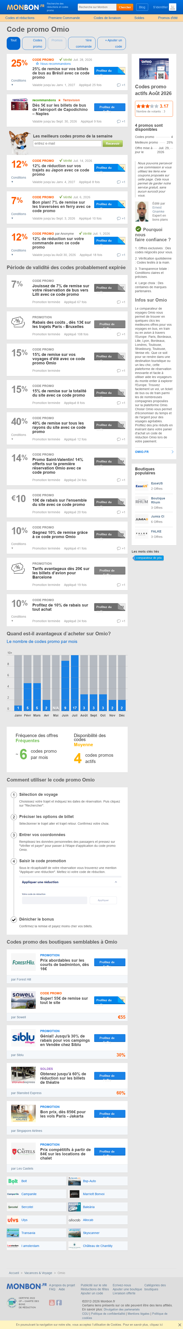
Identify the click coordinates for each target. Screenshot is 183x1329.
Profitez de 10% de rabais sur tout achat (60, 607)
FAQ (52, 1289)
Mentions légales (139, 1313)
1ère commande (84, 43)
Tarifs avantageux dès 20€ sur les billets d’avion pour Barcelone (60, 572)
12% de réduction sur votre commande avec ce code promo (58, 243)
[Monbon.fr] (26, 6)
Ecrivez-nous (122, 1285)
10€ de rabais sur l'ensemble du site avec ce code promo (59, 502)
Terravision (71, 100)
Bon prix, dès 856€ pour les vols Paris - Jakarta (63, 1114)
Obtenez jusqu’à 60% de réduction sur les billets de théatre (63, 1078)
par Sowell (18, 1017)
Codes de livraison (107, 18)
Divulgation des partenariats (122, 1309)
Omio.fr (142, 452)
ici (161, 1324)
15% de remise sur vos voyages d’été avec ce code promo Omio (58, 358)
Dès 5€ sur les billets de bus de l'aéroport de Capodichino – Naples (60, 109)
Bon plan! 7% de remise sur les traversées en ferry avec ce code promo (61, 206)
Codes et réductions (20, 18)
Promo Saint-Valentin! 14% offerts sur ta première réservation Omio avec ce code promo (57, 466)
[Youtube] (52, 1303)
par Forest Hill (21, 979)
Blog (142, 7)
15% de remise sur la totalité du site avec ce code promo (59, 393)
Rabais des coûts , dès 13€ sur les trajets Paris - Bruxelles (61, 324)
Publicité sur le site (94, 1285)
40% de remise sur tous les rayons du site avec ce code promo (59, 427)
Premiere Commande (64, 18)
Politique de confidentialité (108, 1313)
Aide (62, 1289)
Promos (57, 40)
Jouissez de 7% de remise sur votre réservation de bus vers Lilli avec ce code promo (60, 290)
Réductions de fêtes (95, 1289)
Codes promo (37, 43)
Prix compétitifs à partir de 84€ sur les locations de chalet (65, 1153)
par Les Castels (22, 1168)
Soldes (139, 18)
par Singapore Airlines (26, 1131)
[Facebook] (59, 1303)
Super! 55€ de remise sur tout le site (64, 1000)
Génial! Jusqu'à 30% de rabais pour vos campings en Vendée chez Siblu (65, 1040)
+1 (123, 85)
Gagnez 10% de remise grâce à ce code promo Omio (60, 534)
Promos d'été (168, 18)
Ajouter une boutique (127, 1289)
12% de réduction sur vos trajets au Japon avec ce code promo (60, 170)
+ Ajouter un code (113, 43)
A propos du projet (62, 1285)
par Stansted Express (26, 1093)
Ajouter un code (92, 1293)
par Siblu (17, 1055)
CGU (85, 1313)
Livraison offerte (124, 1293)
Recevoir (113, 143)
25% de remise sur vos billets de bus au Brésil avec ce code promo (60, 73)
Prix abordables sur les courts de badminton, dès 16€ (64, 964)
